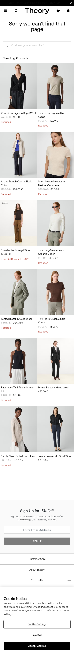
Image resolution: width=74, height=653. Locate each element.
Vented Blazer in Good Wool (16, 318)
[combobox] (37, 45)
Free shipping (19, 2)
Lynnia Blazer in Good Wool (53, 387)
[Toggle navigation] (5, 11)
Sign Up (37, 541)
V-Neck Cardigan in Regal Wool (18, 113)
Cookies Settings (37, 624)
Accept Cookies (37, 645)
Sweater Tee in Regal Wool (15, 250)
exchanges (36, 2)
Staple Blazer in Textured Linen (18, 456)
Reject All (37, 635)
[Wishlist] (58, 11)
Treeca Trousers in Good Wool (54, 456)
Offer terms (23, 520)
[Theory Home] (37, 11)
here (54, 520)
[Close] (71, 3)
